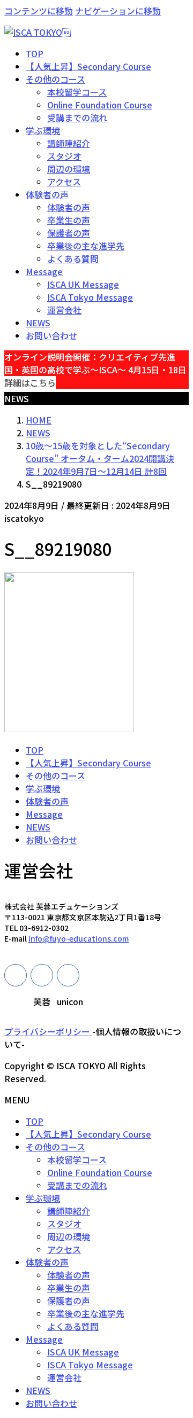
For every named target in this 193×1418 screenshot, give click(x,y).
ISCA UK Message (83, 284)
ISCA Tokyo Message (90, 297)
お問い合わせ (51, 839)
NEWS (38, 826)
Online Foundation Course (99, 104)
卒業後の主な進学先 (85, 245)
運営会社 (64, 309)
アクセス (64, 181)
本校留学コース (77, 91)
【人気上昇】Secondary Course (88, 762)
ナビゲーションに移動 (118, 10)
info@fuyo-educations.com (78, 938)
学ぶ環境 (43, 788)
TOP (34, 749)
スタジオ (64, 156)
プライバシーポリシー (48, 1031)
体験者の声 (68, 207)
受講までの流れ (77, 117)
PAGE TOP (178, 1365)
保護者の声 (68, 232)
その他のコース (55, 775)
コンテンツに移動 (38, 10)
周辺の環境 (68, 168)
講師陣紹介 (68, 143)
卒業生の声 (68, 220)
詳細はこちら (30, 382)
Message (44, 814)
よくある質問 (73, 258)
